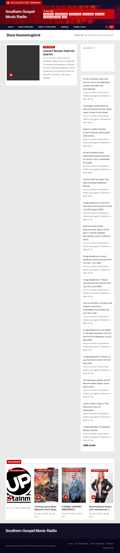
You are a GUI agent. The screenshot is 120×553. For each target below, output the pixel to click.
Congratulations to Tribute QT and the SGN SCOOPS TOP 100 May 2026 (97, 360)
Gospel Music (48, 14)
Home (10, 27)
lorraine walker (88, 14)
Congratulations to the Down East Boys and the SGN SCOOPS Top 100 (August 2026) (97, 206)
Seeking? (65, 27)
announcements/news (17, 470)
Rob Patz (27, 508)
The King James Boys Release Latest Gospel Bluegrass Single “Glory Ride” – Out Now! (46, 510)
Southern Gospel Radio (52, 17)
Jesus (64, 17)
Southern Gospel (61, 14)
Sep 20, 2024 (43, 513)
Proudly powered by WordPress (18, 546)
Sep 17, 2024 (97, 513)
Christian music (75, 14)
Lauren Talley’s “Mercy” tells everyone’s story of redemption (96, 407)
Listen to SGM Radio (47, 27)
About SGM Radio (25, 27)
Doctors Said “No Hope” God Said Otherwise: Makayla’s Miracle (96, 182)
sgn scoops (99, 14)
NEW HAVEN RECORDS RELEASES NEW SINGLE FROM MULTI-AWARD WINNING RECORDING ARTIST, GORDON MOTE (96, 233)
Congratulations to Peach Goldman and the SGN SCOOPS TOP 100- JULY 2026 (97, 259)
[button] (106, 27)
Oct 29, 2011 (51, 58)
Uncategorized (49, 47)
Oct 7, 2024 (14, 508)
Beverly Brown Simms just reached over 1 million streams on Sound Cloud (100, 510)
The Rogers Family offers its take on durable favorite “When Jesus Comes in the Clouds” (97, 109)
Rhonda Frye (64, 58)
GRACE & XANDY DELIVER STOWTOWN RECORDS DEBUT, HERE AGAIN (97, 132)
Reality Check (80, 27)
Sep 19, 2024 (70, 513)
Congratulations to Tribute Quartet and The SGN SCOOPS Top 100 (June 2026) (97, 283)
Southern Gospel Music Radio (31, 530)
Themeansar (50, 546)
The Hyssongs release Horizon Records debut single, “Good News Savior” (96, 383)
